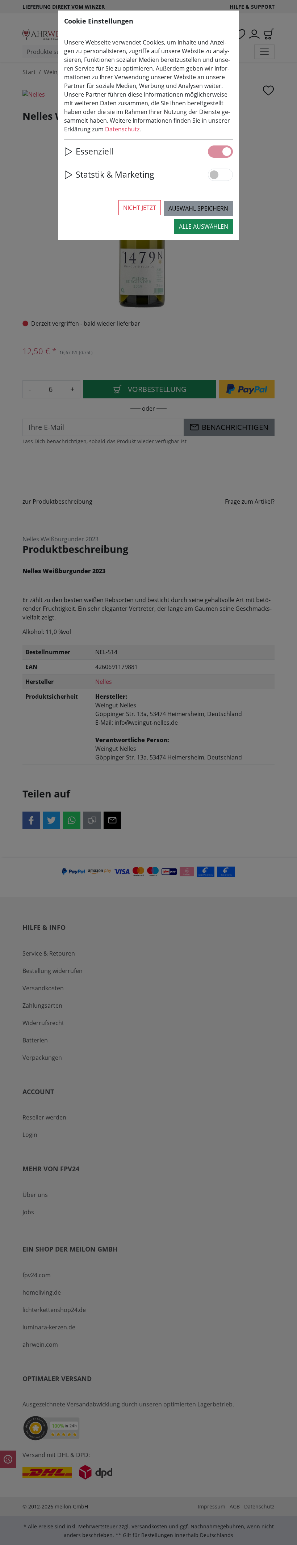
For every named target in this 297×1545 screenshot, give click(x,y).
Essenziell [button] (94, 151)
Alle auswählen (203, 226)
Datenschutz (122, 129)
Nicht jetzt (139, 208)
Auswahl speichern (198, 208)
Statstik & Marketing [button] (115, 174)
